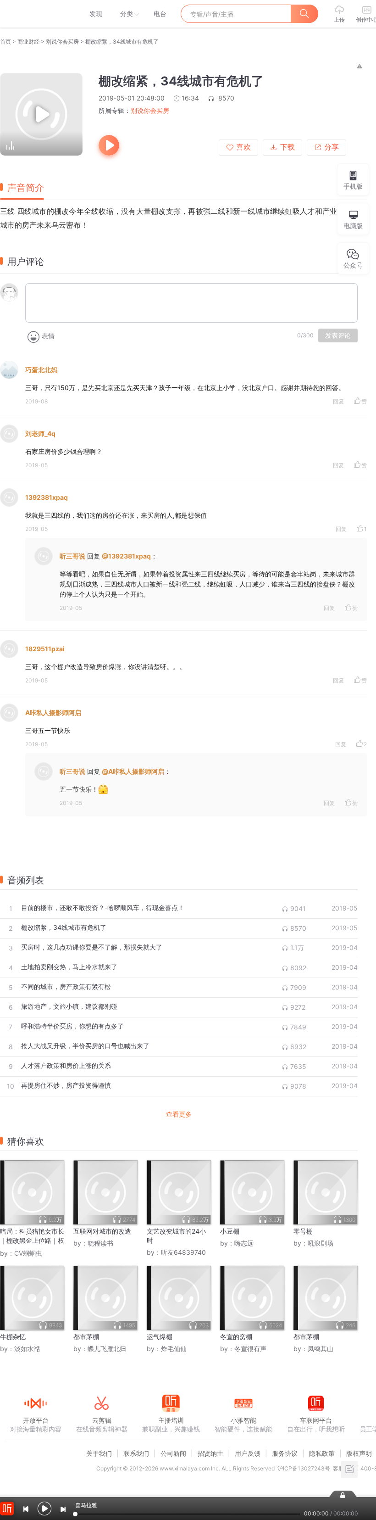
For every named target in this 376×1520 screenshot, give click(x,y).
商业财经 (28, 41)
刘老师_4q (40, 433)
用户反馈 (247, 1453)
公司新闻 (173, 1453)
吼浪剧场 (320, 1243)
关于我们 (99, 1453)
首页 (5, 41)
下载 (287, 147)
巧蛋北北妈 (41, 370)
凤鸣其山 (320, 1348)
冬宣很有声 (250, 1348)
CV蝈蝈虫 (28, 1253)
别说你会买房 (62, 41)
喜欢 (243, 147)
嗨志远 (244, 1243)
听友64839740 (183, 1252)
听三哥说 (72, 556)
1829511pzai (45, 649)
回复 (338, 401)
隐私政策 (322, 1453)
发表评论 (338, 335)
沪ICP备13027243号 (303, 1468)
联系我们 (136, 1453)
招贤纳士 (210, 1453)
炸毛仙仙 (174, 1348)
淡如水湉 (27, 1348)
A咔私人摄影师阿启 (53, 712)
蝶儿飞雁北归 (107, 1348)
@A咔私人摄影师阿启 (133, 771)
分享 (331, 147)
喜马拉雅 (35, 14)
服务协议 (285, 1453)
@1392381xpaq (126, 556)
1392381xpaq (46, 497)
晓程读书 (100, 1243)
